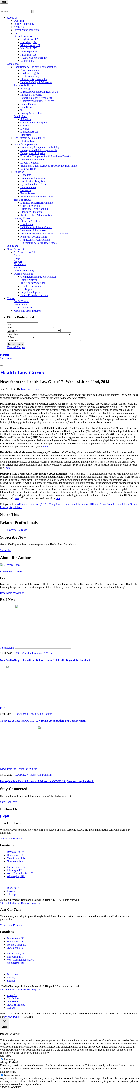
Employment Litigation (32, 153)
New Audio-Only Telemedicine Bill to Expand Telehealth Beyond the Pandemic (45, 660)
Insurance (25, 190)
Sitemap (11, 894)
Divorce (24, 128)
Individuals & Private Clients (36, 227)
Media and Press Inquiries (27, 310)
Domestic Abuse (29, 131)
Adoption (25, 119)
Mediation (25, 134)
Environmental (28, 187)
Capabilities (13, 63)
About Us (12, 17)
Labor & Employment (25, 144)
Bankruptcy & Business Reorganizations (35, 66)
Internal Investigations (32, 159)
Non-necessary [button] (8, 1071)
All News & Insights (25, 252)
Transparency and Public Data (36, 196)
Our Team (12, 245)
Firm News (20, 264)
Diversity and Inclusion (26, 29)
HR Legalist (27, 289)
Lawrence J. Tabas (31, 389)
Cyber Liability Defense (33, 184)
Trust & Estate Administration (36, 215)
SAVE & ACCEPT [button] (10, 1087)
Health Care (26, 224)
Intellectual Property (31, 94)
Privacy (4, 507)
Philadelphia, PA (29, 51)
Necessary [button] (5, 1055)
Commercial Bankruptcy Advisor (38, 276)
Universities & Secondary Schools (38, 242)
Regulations (15, 507)
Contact (11, 298)
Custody (25, 125)
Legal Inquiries (22, 304)
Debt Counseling (29, 76)
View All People (16, 347)
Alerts (17, 255)
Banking (25, 88)
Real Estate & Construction (35, 239)
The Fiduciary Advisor (32, 282)
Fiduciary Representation (33, 79)
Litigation (19, 171)
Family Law (20, 116)
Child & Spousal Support (34, 122)
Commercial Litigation (32, 178)
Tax (22, 110)
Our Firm (19, 20)
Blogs (17, 258)
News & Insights (16, 248)
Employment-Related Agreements (38, 150)
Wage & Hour (28, 168)
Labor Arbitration (29, 162)
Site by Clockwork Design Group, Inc (20, 903)
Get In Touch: (21, 301)
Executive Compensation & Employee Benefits (45, 156)
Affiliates (19, 26)
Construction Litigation (32, 181)
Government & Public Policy (29, 137)
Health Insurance (79, 504)
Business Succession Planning (36, 202)
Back (3, 2)
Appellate (25, 174)
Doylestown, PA (29, 39)
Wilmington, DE (29, 60)
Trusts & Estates (22, 199)
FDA (2, 708)
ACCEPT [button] (28, 1016)
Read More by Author (12, 592)
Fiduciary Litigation (31, 211)
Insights (18, 261)
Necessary (9, 1059)
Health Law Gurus (30, 286)
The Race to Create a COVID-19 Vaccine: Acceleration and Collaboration (43, 720)
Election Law (27, 141)
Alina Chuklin (23, 653)
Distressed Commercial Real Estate (39, 91)
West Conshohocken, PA (33, 57)
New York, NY (28, 48)
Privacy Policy (12, 1016)
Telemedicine (7, 647)
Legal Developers (30, 292)
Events (17, 267)
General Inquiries (23, 307)
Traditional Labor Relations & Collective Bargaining (48, 165)
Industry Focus (22, 218)
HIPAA (94, 504)
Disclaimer (12, 887)
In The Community (24, 23)
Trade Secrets (27, 193)
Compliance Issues (59, 504)
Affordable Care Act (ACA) (32, 504)
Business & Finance (24, 85)
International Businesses (33, 230)
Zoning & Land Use (31, 113)
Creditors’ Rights (29, 73)
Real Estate (26, 107)
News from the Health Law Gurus (118, 504)
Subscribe (5, 550)
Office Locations (23, 36)
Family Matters (28, 279)
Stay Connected (9, 357)
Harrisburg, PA (28, 42)
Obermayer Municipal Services (37, 100)
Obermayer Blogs (23, 273)
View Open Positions (11, 838)
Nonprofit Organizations (33, 236)
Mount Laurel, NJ (30, 45)
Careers (18, 33)
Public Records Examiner (34, 295)
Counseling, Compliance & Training (40, 147)
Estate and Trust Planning (34, 208)
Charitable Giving (30, 205)
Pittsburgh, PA (28, 54)
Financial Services (30, 221)
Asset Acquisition (29, 70)
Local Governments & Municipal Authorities (44, 233)
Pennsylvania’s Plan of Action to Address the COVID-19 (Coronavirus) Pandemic (47, 781)
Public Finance (28, 103)
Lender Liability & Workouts (36, 82)
